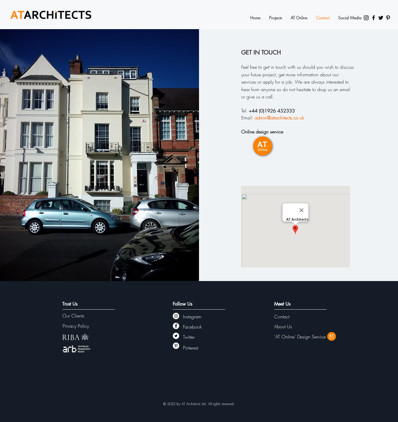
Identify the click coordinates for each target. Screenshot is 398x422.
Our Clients (73, 315)
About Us (283, 326)
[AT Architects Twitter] (381, 18)
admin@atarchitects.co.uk (279, 117)
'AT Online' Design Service (300, 336)
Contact (281, 316)
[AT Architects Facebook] (373, 18)
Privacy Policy (76, 326)
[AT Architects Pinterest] (388, 18)
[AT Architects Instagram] (366, 18)
